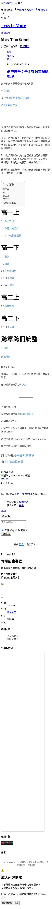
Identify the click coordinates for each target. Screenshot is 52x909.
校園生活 (23, 502)
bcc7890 (5, 478)
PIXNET (13, 862)
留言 (27, 494)
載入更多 (6, 516)
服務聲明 (31, 865)
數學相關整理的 (20, 414)
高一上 (6, 188)
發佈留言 (6, 534)
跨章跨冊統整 (9, 202)
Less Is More (13, 25)
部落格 (10, 56)
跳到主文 (5, 33)
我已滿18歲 (7, 903)
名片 (9, 59)
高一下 (6, 192)
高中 (21, 505)
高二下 (6, 199)
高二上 (6, 195)
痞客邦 (20, 494)
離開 (16, 903)
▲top (3, 510)
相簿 (9, 52)
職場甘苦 (24, 46)
